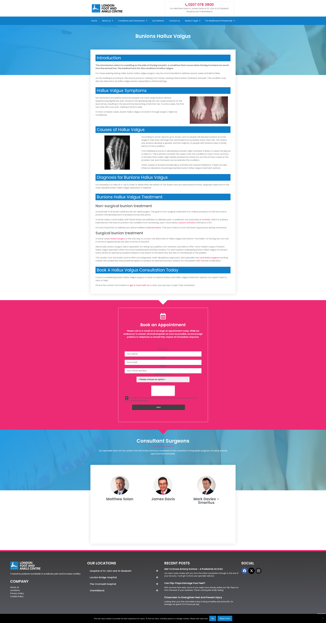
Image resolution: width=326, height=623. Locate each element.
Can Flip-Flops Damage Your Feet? (184, 583)
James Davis (163, 499)
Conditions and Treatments (131, 20)
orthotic (206, 219)
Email (163, 358)
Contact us (174, 20)
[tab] (124, 571)
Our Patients (158, 20)
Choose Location (163, 374)
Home (94, 20)
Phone (163, 366)
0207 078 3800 (201, 4)
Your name (163, 349)
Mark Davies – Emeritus (206, 501)
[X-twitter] (251, 571)
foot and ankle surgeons (207, 257)
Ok (212, 618)
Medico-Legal (191, 20)
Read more (225, 618)
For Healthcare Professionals (218, 20)
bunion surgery (117, 238)
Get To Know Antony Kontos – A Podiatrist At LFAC (193, 569)
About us (106, 20)
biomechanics (154, 227)
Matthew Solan (119, 499)
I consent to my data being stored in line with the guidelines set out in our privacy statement (161, 399)
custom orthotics (187, 222)
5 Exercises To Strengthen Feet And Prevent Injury (193, 597)
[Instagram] (258, 571)
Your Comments (163, 383)
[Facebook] (244, 571)
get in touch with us (139, 285)
